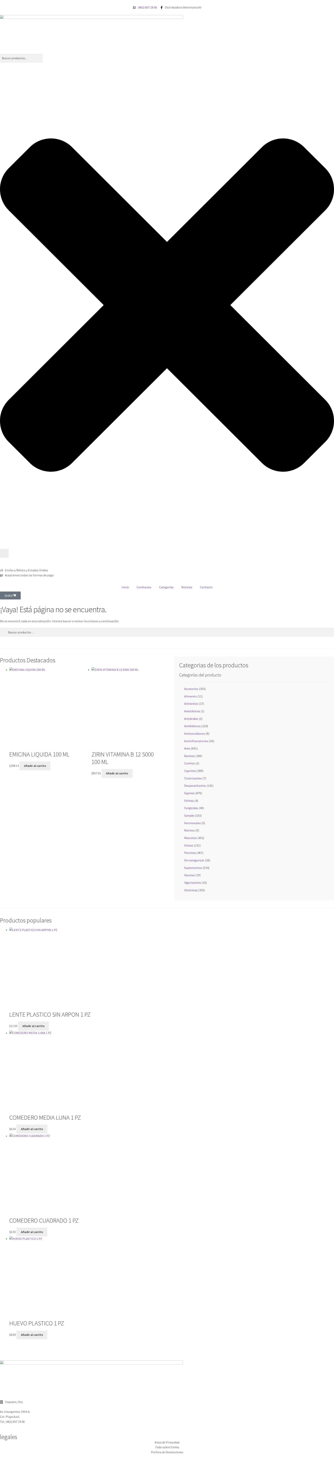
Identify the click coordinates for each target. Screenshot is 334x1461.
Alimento (190, 696)
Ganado (189, 815)
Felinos (189, 801)
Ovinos (188, 845)
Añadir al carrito (35, 766)
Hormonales (192, 823)
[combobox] (21, 58)
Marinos (189, 830)
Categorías (166, 587)
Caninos (189, 763)
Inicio (125, 587)
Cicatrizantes (193, 778)
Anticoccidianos (194, 733)
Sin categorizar (194, 860)
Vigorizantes (192, 883)
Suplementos (193, 868)
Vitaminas (191, 890)
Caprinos (190, 771)
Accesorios (191, 689)
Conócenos (144, 587)
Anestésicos (192, 711)
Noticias (186, 587)
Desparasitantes (195, 785)
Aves (187, 748)
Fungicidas (191, 808)
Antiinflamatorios (196, 741)
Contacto (206, 587)
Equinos (189, 793)
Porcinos (190, 853)
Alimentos (191, 704)
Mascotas (190, 838)
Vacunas (189, 875)
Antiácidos (191, 719)
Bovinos (189, 756)
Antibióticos (192, 726)
